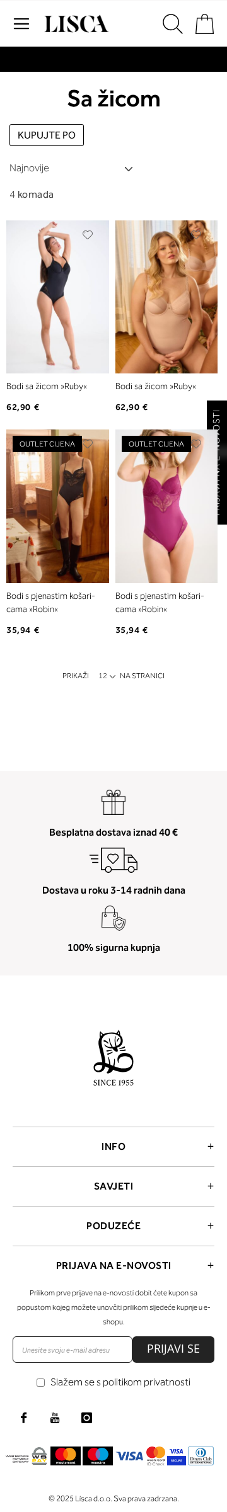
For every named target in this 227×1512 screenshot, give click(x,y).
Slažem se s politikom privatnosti (120, 1382)
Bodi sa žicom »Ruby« (46, 386)
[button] (87, 235)
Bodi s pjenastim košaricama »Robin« (50, 603)
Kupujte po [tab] (47, 135)
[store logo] (75, 24)
